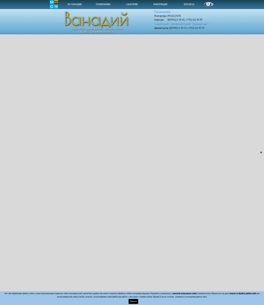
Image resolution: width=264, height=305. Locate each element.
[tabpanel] (184, 19)
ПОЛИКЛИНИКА (103, 4)
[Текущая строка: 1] (261, 152)
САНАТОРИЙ (132, 4)
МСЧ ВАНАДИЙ (75, 4)
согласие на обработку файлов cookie (242, 293)
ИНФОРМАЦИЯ (160, 4)
